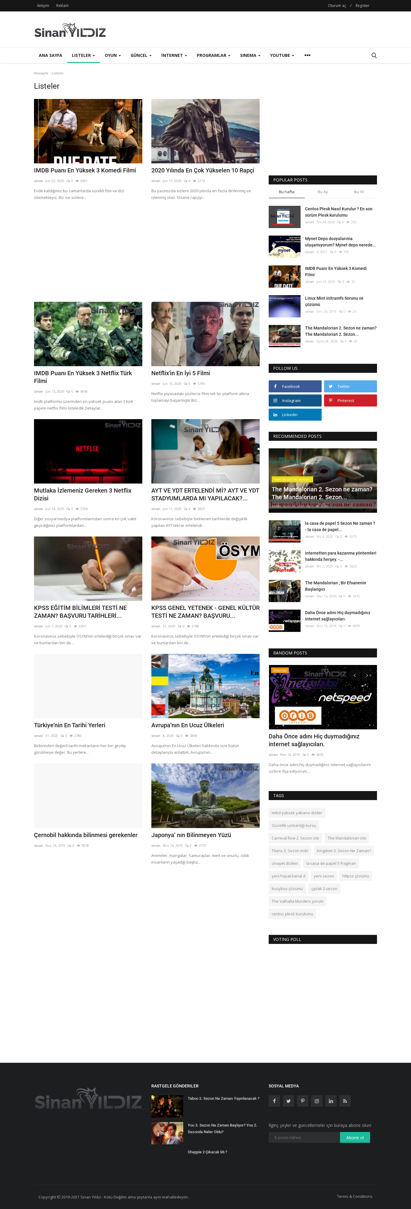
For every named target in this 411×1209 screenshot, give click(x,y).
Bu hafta (287, 191)
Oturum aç (337, 5)
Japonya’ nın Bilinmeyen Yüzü (191, 835)
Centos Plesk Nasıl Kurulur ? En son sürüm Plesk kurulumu (338, 212)
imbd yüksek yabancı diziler (297, 812)
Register (362, 5)
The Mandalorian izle (347, 838)
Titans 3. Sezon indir (290, 850)
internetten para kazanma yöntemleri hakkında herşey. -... (340, 556)
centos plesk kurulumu (292, 914)
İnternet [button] (172, 55)
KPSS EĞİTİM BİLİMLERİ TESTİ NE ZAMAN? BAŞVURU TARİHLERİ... (80, 611)
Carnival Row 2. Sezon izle (295, 838)
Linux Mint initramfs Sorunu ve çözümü (334, 301)
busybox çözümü (287, 888)
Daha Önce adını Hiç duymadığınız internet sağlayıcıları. (337, 615)
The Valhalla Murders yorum (297, 901)
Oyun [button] (111, 55)
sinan (38, 180)
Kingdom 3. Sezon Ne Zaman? (344, 850)
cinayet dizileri (285, 863)
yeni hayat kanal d (288, 876)
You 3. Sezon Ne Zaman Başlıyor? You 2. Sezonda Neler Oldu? (222, 1128)
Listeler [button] (82, 55)
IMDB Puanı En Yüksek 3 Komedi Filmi (85, 170)
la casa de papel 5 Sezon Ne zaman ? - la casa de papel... (340, 526)
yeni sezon (324, 876)
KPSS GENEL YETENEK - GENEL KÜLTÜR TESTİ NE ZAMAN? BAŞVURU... (205, 611)
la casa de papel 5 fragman (331, 863)
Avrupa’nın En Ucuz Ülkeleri (187, 725)
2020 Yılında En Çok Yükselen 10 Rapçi (202, 170)
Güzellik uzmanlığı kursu (294, 825)
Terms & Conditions (354, 1196)
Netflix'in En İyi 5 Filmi (180, 373)
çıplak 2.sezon (324, 888)
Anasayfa (41, 73)
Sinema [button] (249, 55)
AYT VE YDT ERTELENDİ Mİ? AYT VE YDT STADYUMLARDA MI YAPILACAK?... (205, 494)
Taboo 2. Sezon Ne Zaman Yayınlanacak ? (223, 1098)
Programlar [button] (212, 55)
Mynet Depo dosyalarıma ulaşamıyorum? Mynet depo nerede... (340, 241)
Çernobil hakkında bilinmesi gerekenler (86, 835)
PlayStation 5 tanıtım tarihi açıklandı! (318, 736)
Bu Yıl (359, 191)
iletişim (43, 5)
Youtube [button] (280, 55)
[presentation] (354, 674)
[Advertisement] (267, 29)
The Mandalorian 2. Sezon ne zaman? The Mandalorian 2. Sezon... (341, 331)
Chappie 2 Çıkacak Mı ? (207, 1152)
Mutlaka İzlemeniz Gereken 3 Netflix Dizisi (82, 494)
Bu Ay (323, 191)
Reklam (62, 5)
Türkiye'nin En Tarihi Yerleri (69, 725)
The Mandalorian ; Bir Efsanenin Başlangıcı (335, 586)
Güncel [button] (140, 55)
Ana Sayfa (50, 55)
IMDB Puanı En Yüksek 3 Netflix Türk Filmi (83, 377)
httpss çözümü (355, 876)
